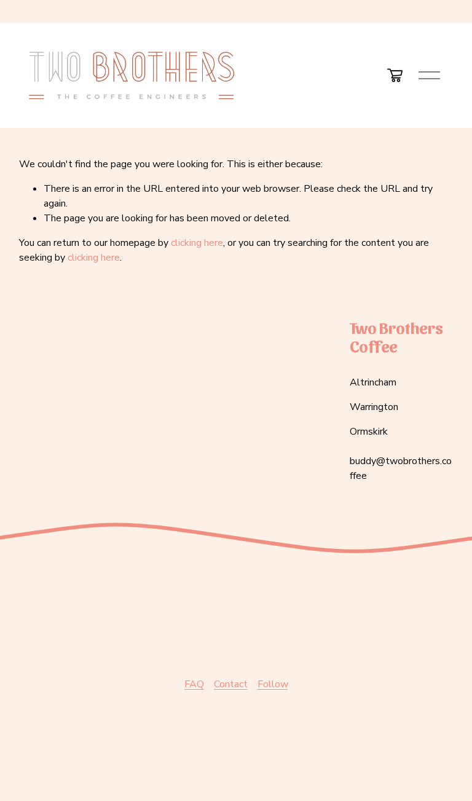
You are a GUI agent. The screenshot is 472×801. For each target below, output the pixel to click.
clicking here (197, 243)
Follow (273, 684)
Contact (231, 684)
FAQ (194, 684)
